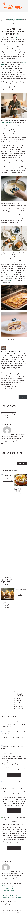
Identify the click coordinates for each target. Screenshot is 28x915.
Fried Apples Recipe (7, 415)
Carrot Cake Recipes (8, 888)
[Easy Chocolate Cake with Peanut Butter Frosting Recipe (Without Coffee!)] (20, 638)
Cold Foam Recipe (6, 410)
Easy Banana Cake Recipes (10, 893)
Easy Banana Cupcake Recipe (5, 606)
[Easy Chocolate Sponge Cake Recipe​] (14, 721)
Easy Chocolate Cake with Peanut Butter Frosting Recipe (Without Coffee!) (20, 700)
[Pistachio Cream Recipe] (14, 733)
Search (3, 394)
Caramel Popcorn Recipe (9, 417)
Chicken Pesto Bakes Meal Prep (11, 897)
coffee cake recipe (6, 122)
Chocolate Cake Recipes (9, 895)
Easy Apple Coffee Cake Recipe (20, 491)
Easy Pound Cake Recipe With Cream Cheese (7, 581)
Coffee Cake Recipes (17, 339)
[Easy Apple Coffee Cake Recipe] (20, 480)
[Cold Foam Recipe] (14, 748)
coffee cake (19, 37)
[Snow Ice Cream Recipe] (14, 783)
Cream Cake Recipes (8, 890)
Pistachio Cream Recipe (8, 414)
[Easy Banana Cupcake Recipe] (7, 594)
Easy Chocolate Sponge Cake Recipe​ (13, 725)
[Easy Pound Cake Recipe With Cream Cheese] (7, 524)
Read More (14, 774)
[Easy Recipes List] (14, 8)
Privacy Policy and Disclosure (14, 912)
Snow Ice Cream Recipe (8, 412)
